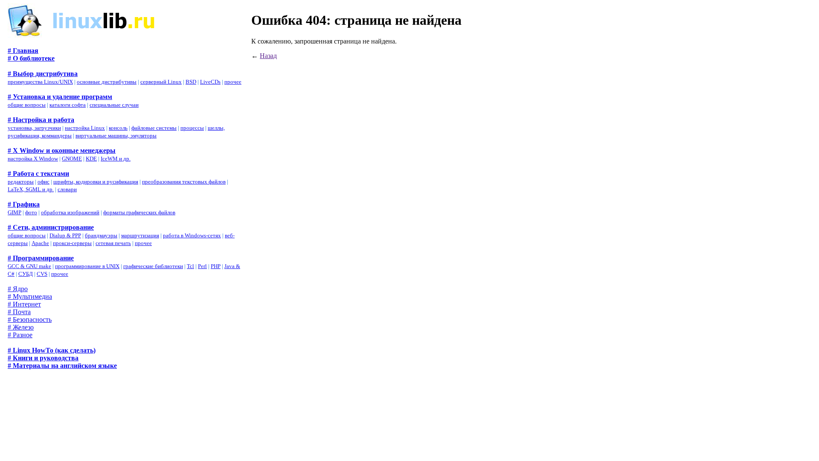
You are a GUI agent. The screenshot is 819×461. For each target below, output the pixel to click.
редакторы (21, 181)
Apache (40, 243)
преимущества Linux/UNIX (40, 82)
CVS (42, 274)
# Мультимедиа (30, 296)
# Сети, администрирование (51, 227)
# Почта (19, 311)
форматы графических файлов (139, 212)
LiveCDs (210, 82)
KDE (91, 158)
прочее (232, 82)
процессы (192, 128)
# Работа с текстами (38, 173)
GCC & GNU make (29, 266)
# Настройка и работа (41, 119)
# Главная (23, 50)
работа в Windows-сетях (192, 235)
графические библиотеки (153, 266)
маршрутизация (140, 235)
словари (67, 189)
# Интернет (24, 304)
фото (31, 212)
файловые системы (154, 128)
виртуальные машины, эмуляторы (116, 135)
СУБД (25, 274)
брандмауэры (101, 235)
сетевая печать (113, 243)
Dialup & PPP (65, 235)
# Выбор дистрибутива (43, 73)
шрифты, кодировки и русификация (95, 181)
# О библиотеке (31, 58)
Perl (202, 266)
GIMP (14, 212)
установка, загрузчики (34, 128)
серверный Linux (161, 82)
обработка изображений (70, 212)
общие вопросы (27, 105)
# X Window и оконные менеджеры (62, 150)
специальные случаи (114, 105)
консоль (118, 128)
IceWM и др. (116, 158)
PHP (216, 266)
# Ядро (18, 288)
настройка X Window (33, 158)
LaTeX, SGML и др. (31, 189)
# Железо (21, 327)
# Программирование (41, 258)
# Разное (20, 334)
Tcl (190, 266)
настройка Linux (85, 128)
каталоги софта (67, 105)
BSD (191, 82)
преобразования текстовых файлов (184, 181)
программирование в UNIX (87, 266)
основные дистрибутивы (106, 82)
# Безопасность (30, 319)
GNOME (72, 158)
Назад (268, 55)
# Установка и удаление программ (60, 96)
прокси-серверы (72, 243)
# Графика (24, 204)
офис (43, 181)
